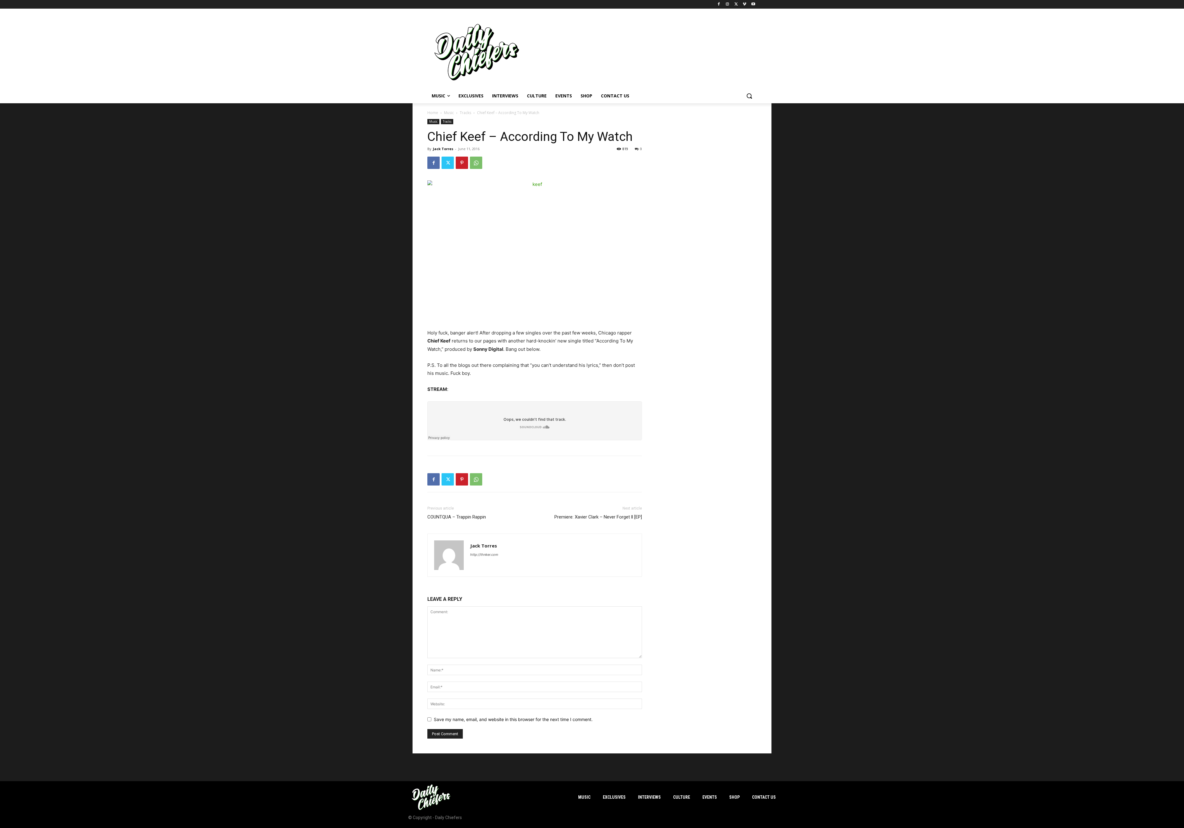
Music (449, 112)
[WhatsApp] (476, 163)
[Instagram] (727, 4)
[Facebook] (718, 4)
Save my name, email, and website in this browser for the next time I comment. (513, 719)
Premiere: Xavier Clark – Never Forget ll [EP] (598, 517)
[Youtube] (753, 4)
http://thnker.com (484, 554)
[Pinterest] (462, 163)
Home (432, 112)
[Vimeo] (744, 4)
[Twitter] (736, 4)
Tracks (465, 112)
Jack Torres (443, 148)
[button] (749, 95)
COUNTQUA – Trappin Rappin (456, 517)
